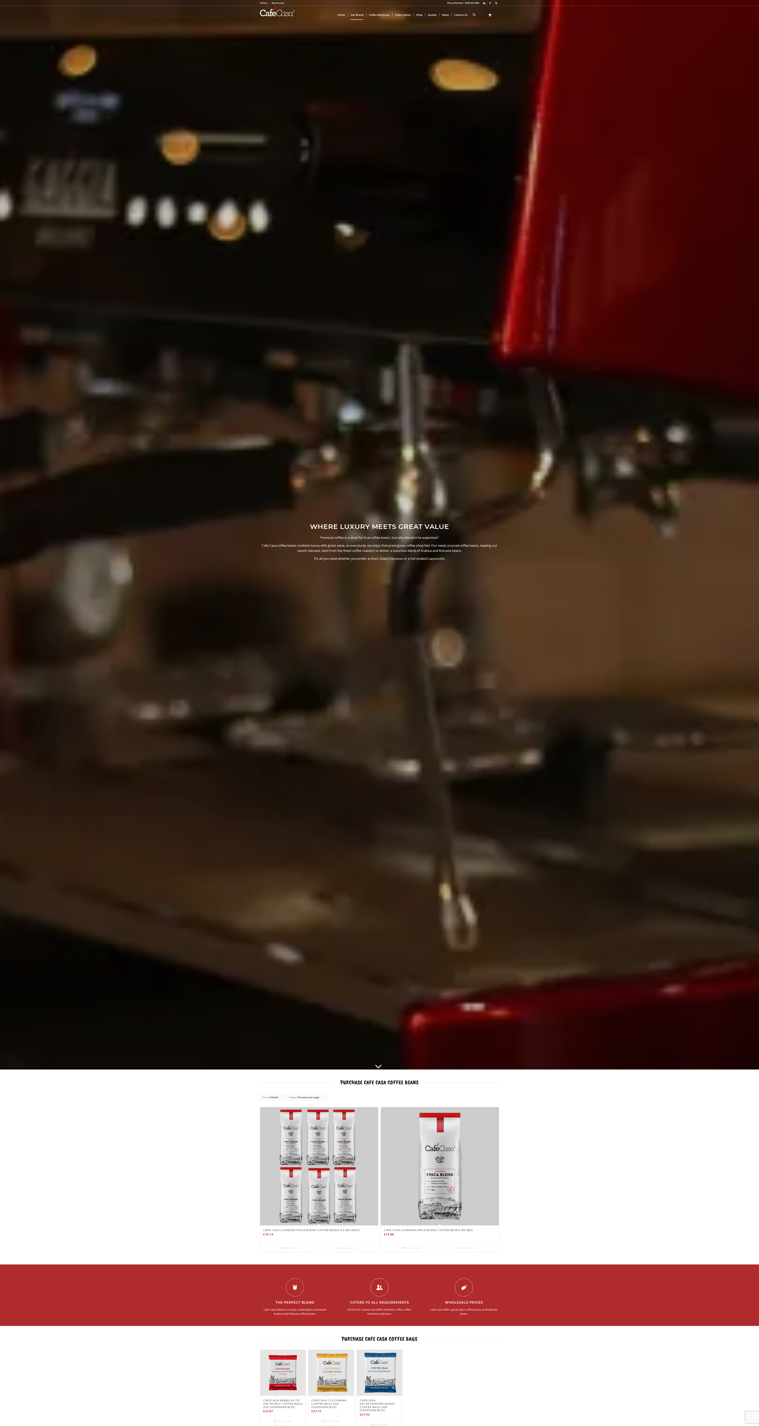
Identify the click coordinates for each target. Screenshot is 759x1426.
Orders (264, 2)
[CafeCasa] (277, 15)
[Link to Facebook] (490, 3)
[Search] (474, 15)
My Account (278, 2)
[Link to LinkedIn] (484, 3)
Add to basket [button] (291, 1247)
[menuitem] (265, 3)
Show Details (347, 1247)
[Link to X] (496, 3)
